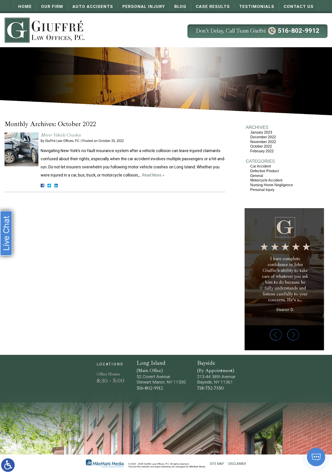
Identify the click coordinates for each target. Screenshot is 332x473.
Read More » (153, 175)
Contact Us (299, 6)
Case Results (213, 6)
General (256, 176)
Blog (180, 6)
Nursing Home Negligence (271, 185)
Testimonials (256, 6)
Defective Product (264, 171)
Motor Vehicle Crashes (61, 135)
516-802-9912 (298, 30)
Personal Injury (143, 6)
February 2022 (262, 151)
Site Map (217, 464)
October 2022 (261, 146)
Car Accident (260, 166)
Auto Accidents (92, 6)
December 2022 (263, 137)
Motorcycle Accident (266, 180)
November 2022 (263, 142)
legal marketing (163, 466)
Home (25, 6)
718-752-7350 (210, 388)
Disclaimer (237, 464)
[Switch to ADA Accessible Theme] (8, 465)
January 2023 (261, 132)
